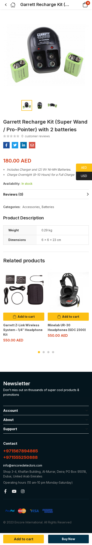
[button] (80, 4)
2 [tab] (44, 352)
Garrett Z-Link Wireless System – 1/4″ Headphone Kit (23, 329)
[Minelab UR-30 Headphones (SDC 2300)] (68, 289)
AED (81, 167)
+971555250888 (20, 457)
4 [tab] (53, 352)
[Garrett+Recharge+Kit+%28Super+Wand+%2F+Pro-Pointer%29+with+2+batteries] (15, 145)
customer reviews (35, 136)
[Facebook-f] (5, 491)
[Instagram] (23, 491)
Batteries (48, 207)
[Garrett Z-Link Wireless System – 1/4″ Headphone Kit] (23, 289)
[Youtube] (14, 491)
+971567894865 (20, 450)
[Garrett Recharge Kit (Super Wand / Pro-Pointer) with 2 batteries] (6, 145)
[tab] (46, 194)
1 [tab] (39, 352)
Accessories (31, 207)
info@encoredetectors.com (22, 465)
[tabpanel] (23, 307)
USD (81, 176)
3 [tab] (48, 352)
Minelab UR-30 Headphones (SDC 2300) (67, 327)
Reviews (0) (13, 194)
